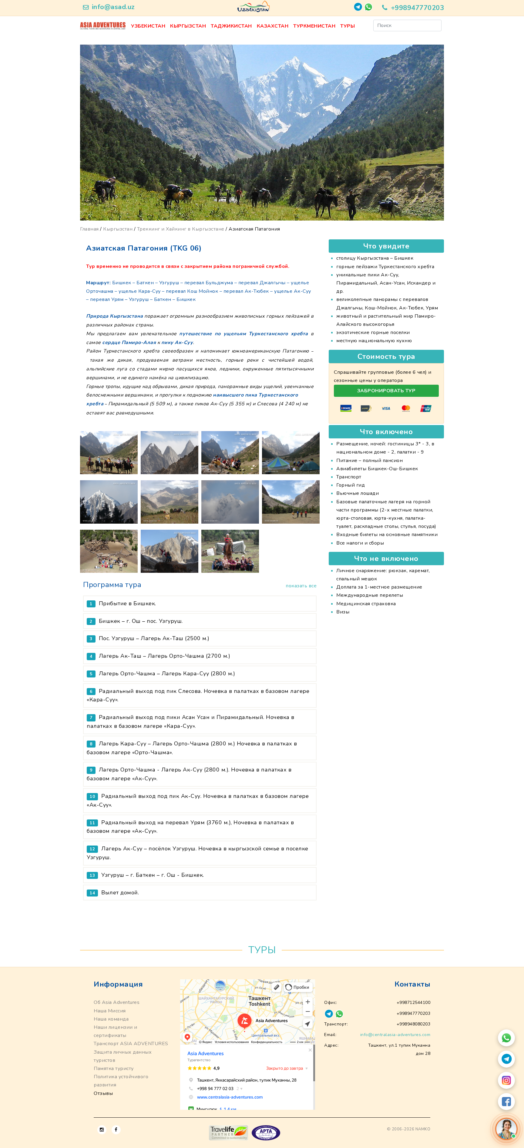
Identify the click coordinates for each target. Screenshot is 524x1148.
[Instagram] (506, 1080)
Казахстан (273, 26)
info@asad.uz (113, 7)
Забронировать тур (386, 390)
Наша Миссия (110, 1011)
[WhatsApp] (506, 1037)
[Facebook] (506, 1101)
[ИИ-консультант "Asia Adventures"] (506, 1129)
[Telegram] (506, 1059)
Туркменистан (314, 26)
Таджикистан (231, 26)
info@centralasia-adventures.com (395, 1035)
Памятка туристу (114, 1068)
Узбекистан (148, 26)
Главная (89, 229)
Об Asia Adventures (116, 1002)
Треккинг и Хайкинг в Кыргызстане (180, 229)
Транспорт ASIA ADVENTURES (131, 1043)
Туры (347, 26)
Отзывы (103, 1093)
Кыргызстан (188, 26)
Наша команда (111, 1019)
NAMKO (423, 1129)
